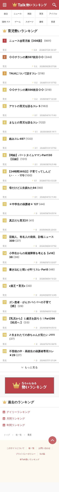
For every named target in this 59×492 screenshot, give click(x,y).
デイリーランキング (18, 412)
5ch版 (42, 454)
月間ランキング (16, 418)
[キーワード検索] (54, 4)
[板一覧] (4, 4)
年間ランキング (16, 425)
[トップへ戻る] (52, 440)
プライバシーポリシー (26, 454)
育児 (5, 50)
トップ (7, 435)
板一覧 (19, 435)
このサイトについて (15, 448)
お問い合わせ (44, 448)
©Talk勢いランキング (29, 459)
